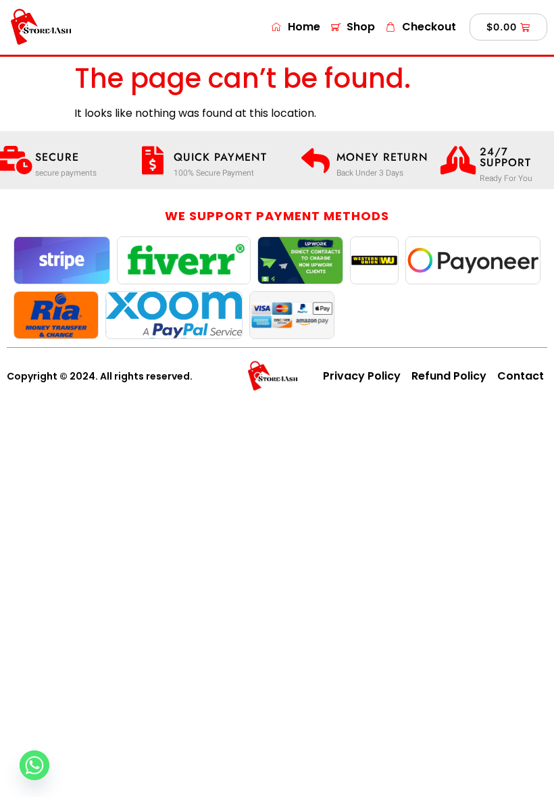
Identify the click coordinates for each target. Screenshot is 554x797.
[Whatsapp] (34, 765)
